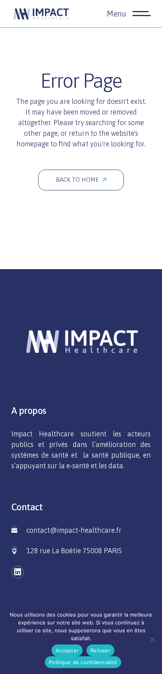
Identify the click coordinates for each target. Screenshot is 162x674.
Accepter (67, 650)
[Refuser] (152, 639)
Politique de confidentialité (83, 662)
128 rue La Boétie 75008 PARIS (74, 551)
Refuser (100, 650)
